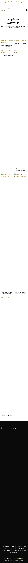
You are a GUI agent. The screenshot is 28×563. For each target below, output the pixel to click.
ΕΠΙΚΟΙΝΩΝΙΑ (14, 552)
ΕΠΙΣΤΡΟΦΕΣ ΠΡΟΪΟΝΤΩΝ (18, 550)
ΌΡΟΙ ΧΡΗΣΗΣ (6, 550)
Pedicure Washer (7, 415)
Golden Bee (20, 560)
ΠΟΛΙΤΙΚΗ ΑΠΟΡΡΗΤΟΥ (17, 548)
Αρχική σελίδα (5, 26)
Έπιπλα (23, 26)
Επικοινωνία (13, 5)
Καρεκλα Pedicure (20, 43)
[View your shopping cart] (25, 10)
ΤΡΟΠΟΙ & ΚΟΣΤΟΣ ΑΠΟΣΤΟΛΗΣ (10, 546)
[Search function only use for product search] (23, 10)
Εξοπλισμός (15, 26)
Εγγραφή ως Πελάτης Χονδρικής (13, 2)
